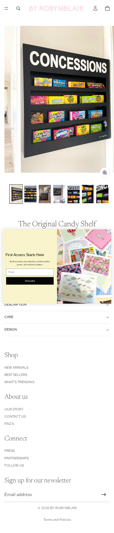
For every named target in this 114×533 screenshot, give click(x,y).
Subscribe (30, 280)
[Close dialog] (108, 232)
